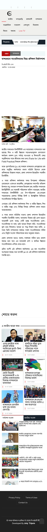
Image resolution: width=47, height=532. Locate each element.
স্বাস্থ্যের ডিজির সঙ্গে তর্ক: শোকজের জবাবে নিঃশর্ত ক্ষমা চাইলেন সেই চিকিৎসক (30, 424)
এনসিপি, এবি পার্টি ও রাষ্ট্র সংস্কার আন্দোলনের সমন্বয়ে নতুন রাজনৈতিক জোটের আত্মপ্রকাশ (31, 459)
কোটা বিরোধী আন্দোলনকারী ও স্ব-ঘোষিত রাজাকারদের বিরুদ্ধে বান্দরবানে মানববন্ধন (11, 378)
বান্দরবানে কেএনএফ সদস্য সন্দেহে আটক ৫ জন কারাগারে (34, 402)
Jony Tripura (29, 523)
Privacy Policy (14, 497)
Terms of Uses (31, 497)
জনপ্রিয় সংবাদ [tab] (29, 418)
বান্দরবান (39, 19)
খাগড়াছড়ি (19, 19)
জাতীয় (10, 19)
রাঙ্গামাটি (29, 19)
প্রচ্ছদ (6, 53)
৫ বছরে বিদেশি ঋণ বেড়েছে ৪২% (30, 481)
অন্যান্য (13, 31)
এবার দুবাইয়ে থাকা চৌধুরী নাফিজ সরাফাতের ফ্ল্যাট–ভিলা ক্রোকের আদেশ (12, 347)
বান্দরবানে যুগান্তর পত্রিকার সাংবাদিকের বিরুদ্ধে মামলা (33, 376)
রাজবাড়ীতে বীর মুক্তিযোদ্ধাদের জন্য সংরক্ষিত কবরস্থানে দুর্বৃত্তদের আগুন (31, 447)
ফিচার (5, 31)
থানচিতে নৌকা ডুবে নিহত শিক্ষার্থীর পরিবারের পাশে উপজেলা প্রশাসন (33, 347)
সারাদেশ (17, 25)
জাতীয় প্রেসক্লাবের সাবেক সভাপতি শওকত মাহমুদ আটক (30, 435)
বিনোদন (35, 25)
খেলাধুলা (26, 25)
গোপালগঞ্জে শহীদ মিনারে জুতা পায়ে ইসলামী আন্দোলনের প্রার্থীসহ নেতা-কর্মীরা (31, 471)
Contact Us (22, 502)
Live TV (22, 31)
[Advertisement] (23, 93)
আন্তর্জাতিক (7, 25)
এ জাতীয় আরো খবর (10, 326)
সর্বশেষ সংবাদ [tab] (8, 418)
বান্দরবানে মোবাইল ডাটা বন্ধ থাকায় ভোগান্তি (11, 407)
